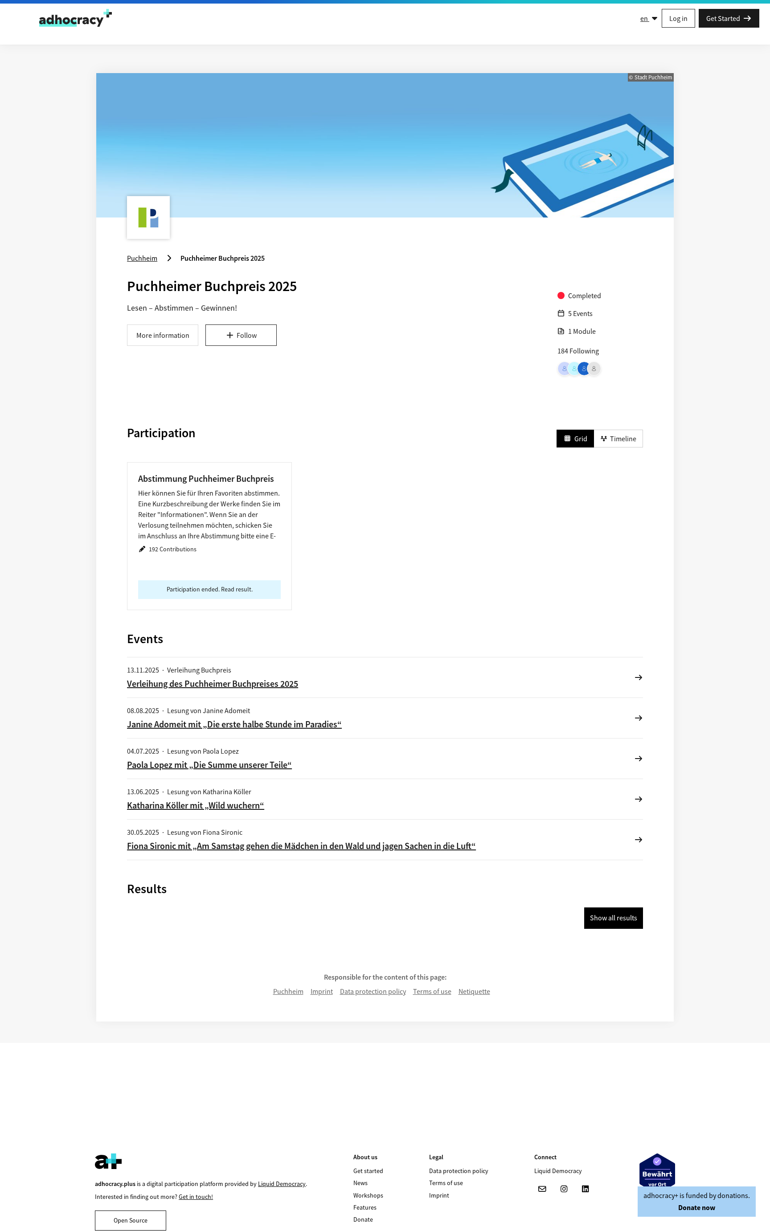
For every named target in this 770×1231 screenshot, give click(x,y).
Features (365, 1207)
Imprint (322, 991)
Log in (678, 18)
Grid (580, 438)
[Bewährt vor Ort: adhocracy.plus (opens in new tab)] (657, 1173)
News (360, 1183)
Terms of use (432, 991)
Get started (368, 1171)
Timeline (623, 438)
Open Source (130, 1220)
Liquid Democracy (282, 1184)
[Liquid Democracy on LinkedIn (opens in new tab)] (585, 1189)
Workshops (368, 1195)
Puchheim (288, 991)
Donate (363, 1219)
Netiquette (474, 991)
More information (162, 335)
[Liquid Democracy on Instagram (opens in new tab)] (564, 1189)
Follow (247, 335)
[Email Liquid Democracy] (542, 1189)
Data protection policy (373, 991)
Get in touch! (196, 1197)
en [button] (644, 18)
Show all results (613, 917)
